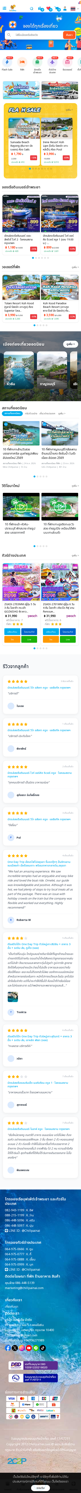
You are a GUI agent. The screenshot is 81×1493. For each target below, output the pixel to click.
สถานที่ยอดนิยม (10, 463)
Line (29, 639)
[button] (30, 169)
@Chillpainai (31, 1231)
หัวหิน (11, 384)
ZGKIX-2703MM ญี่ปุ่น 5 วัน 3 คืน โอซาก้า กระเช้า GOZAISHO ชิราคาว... (19, 608)
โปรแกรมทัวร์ (29, 632)
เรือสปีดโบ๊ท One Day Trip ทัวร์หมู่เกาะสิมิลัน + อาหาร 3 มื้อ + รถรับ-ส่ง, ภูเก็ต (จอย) (39, 946)
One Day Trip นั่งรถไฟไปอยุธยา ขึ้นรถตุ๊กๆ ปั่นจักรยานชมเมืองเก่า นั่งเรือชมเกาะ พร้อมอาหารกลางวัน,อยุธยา (39, 864)
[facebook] (8, 1348)
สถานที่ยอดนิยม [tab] (12, 413)
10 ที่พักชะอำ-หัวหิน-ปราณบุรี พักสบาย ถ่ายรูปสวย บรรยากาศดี (20, 528)
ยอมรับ (41, 1488)
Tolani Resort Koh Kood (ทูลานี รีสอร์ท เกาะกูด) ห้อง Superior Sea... (19, 307)
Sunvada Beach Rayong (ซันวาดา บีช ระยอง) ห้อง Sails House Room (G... (21, 146)
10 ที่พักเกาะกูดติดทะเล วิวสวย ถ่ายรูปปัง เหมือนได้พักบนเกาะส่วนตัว (59, 528)
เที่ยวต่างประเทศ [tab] (47, 413)
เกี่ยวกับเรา (11, 1306)
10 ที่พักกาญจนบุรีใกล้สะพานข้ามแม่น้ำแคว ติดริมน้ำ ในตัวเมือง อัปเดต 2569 (59, 453)
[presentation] (7, 90)
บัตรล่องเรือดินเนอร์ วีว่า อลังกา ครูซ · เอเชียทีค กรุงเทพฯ (39, 688)
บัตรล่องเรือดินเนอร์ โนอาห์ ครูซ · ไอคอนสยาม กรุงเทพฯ (39, 1129)
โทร (12, 639)
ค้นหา (69, 35)
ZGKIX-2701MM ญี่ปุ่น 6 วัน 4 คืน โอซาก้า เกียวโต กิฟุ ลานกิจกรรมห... (58, 608)
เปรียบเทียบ (12, 632)
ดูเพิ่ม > (70, 344)
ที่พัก (20, 463)
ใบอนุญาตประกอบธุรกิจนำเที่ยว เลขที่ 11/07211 (40, 1438)
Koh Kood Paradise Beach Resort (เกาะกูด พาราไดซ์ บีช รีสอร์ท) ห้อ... (56, 307)
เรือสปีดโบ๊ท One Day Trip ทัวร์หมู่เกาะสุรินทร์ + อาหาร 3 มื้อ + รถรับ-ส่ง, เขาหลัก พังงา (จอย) (40, 1038)
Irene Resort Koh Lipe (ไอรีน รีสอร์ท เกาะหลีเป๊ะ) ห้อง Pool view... (55, 146)
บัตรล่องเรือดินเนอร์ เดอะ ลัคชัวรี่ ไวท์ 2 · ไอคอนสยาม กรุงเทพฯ (18, 239)
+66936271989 (34, 1340)
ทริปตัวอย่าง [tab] (31, 413)
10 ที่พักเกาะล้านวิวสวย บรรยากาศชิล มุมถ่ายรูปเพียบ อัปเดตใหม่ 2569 (20, 453)
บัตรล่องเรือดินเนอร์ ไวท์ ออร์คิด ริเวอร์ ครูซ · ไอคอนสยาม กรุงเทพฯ (40, 775)
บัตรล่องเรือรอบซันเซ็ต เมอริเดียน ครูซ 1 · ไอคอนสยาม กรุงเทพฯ (38, 1084)
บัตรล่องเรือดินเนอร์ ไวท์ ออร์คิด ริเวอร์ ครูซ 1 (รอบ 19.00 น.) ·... (58, 239)
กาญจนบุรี (47, 384)
